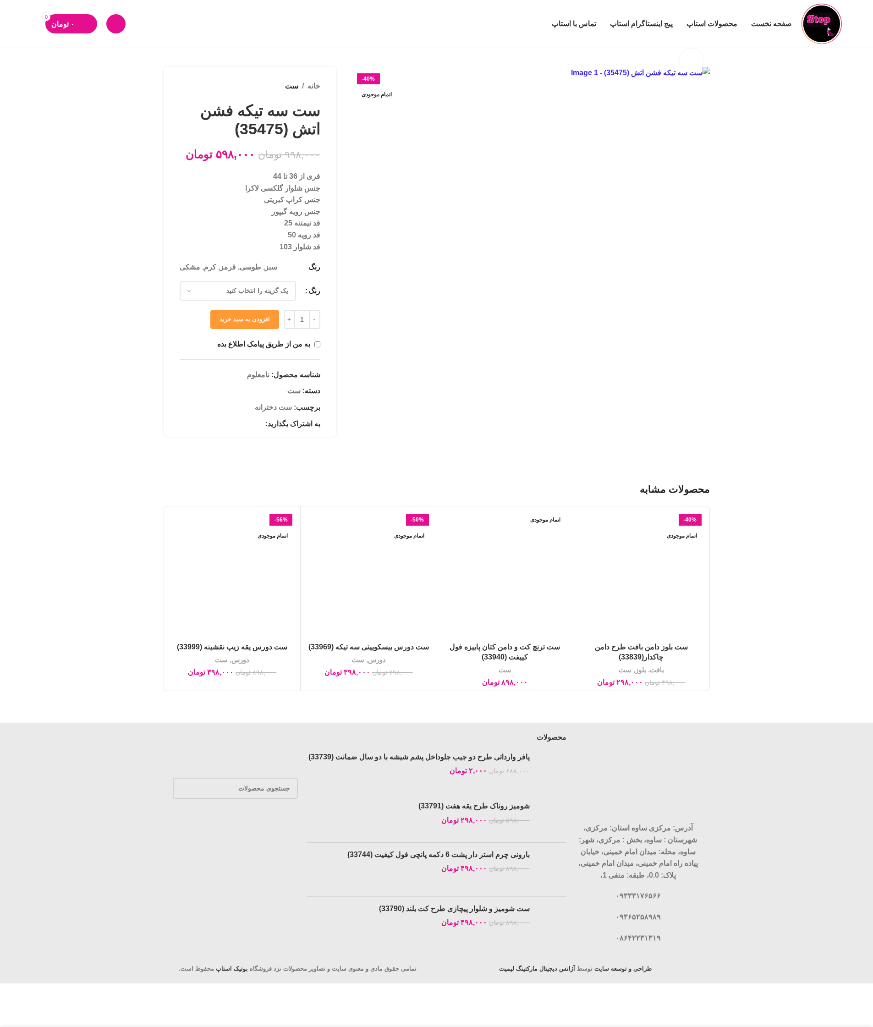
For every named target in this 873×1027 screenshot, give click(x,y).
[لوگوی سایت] (822, 23)
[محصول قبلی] (207, 86)
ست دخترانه (273, 407)
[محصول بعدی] (185, 86)
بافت (657, 670)
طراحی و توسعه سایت (623, 968)
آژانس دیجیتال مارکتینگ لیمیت (537, 968)
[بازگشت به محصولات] (196, 86)
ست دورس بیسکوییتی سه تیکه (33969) (368, 647)
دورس (377, 660)
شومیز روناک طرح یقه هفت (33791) (474, 806)
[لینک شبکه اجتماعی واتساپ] (248, 423)
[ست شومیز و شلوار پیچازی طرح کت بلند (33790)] (551, 920)
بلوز (640, 670)
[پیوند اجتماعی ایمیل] (259, 423)
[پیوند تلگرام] (237, 423)
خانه (313, 86)
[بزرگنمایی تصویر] (691, 60)
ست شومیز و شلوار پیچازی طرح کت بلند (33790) (454, 908)
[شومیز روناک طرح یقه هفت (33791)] (551, 818)
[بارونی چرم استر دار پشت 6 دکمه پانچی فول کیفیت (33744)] (551, 870)
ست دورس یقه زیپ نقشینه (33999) (232, 647)
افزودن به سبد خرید (245, 319)
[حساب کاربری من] (116, 24)
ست (291, 86)
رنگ (314, 291)
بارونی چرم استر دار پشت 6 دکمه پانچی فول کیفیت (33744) (438, 854)
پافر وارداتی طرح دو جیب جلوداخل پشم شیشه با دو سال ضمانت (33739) (419, 757)
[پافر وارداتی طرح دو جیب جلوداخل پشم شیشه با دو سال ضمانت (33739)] (551, 769)
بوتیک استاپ (232, 968)
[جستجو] (32, 24)
